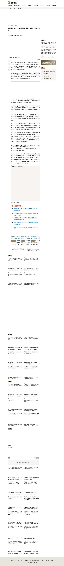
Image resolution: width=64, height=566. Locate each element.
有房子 (42, 5)
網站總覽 (52, 560)
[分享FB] (9, 60)
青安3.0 (9, 8)
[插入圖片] (35, 458)
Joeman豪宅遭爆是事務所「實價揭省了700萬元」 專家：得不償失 (26, 214)
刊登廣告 (12, 560)
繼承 (15, 8)
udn (8, 25)
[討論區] (9, 66)
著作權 (30, 560)
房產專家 (36, 5)
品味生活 (30, 5)
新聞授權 (22, 560)
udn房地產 (12, 25)
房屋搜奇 (23, 5)
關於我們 (47, 560)
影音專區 (48, 5)
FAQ (16, 560)
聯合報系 (38, 560)
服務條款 (26, 560)
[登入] (53, 2)
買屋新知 (54, 5)
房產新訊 (10, 5)
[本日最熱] (55, 40)
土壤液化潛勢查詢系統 (47, 78)
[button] (55, 2)
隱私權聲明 (34, 560)
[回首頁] (12, 2)
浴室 (24, 8)
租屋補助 (19, 8)
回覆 (37, 458)
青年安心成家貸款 (46, 76)
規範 (9, 458)
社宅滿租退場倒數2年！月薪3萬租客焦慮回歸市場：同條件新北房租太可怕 (26, 218)
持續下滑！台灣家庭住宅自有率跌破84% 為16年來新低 (26, 228)
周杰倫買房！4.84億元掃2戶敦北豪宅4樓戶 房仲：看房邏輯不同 (26, 209)
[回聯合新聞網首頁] (9, 2)
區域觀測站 (16, 5)
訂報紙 (43, 560)
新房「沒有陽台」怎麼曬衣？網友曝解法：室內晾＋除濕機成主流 (26, 223)
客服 (18, 560)
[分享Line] (9, 63)
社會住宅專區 (45, 73)
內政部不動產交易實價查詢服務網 (49, 71)
